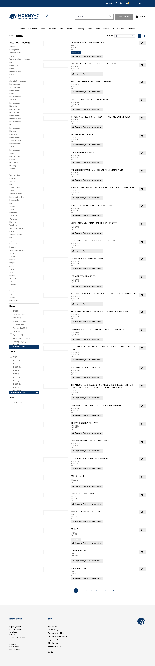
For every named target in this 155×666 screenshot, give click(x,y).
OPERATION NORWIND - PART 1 (85, 423)
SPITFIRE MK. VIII (79, 551)
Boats (11, 93)
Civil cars (12, 100)
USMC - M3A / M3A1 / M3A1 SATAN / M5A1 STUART (94, 223)
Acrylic (11, 191)
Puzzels (12, 275)
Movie (11, 125)
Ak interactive (20, 328)
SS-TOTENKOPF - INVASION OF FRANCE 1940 (91, 205)
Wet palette (13, 256)
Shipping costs (53, 643)
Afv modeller (18, 325)
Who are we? (53, 626)
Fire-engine (13, 106)
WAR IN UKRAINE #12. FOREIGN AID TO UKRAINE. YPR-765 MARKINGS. (103, 294)
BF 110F (74, 529)
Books (11, 68)
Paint (90, 29)
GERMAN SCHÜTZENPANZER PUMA (87, 42)
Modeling (12, 166)
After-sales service (55, 646)
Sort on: (110, 36)
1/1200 (17, 384)
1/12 (16, 377)
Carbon (12, 169)
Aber (17, 318)
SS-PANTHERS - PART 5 (82, 135)
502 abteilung (20, 314)
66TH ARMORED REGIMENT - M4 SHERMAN (91, 441)
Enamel (12, 259)
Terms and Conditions (56, 633)
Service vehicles (15, 140)
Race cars (13, 134)
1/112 (16, 374)
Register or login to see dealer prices (88, 56)
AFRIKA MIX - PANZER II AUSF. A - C (87, 367)
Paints (11, 231)
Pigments (12, 131)
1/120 (16, 381)
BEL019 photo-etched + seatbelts (85, 512)
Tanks (11, 147)
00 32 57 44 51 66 (18, 637)
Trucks (11, 153)
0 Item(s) (142, 17)
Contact (51, 652)
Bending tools (14, 300)
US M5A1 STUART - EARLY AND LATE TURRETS (93, 241)
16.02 (16, 311)
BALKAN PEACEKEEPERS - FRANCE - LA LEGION (93, 64)
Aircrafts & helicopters (17, 81)
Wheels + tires (14, 175)
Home (22, 29)
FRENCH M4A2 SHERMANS (83, 152)
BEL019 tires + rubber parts (82, 494)
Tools (97, 29)
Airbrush (106, 29)
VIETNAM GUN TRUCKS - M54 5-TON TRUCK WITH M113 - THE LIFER (102, 188)
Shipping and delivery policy (58, 636)
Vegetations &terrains (17, 228)
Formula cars (14, 112)
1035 (106, 590)
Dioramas (12, 247)
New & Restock (66, 29)
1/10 (16, 360)
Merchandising (14, 162)
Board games (118, 29)
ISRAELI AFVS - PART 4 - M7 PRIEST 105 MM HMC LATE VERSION (100, 117)
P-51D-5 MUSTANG (79, 568)
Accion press (19, 321)
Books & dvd (14, 65)
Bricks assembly (15, 84)
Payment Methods (54, 640)
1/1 (15, 357)
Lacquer (12, 263)
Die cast (131, 29)
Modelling (80, 29)
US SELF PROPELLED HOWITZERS (87, 259)
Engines (12, 184)
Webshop (19, 36)
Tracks (11, 272)
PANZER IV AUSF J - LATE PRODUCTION (89, 99)
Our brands (32, 29)
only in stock (17, 402)
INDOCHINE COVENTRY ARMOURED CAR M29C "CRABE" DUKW (100, 312)
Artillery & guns (15, 87)
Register (119, 3)
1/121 (16, 387)
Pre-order (52, 29)
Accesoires (13, 206)
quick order (124, 16)
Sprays (12, 291)
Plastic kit (12, 62)
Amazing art (19, 342)
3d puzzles (13, 278)
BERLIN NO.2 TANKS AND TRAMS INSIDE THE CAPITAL (96, 405)
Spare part (13, 178)
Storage (12, 56)
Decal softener (14, 244)
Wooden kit (13, 216)
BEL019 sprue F (77, 476)
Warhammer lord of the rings (19, 59)
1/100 (17, 364)
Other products (15, 53)
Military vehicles (15, 72)
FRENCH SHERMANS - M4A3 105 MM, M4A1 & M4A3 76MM (97, 170)
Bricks (11, 78)
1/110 (16, 370)
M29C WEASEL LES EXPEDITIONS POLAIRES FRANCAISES (97, 329)
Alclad (16, 331)
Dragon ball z (14, 200)
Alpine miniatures (21, 338)
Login (110, 3)
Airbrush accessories (17, 235)
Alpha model (19, 335)
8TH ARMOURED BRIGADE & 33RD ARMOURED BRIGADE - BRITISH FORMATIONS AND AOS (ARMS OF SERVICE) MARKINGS (102, 386)
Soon (43, 29)
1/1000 (17, 367)
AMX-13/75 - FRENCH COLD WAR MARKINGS (91, 82)
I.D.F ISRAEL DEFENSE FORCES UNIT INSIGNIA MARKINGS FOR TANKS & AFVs (103, 348)
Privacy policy (53, 630)
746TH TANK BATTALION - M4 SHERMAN (89, 459)
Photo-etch (13, 212)
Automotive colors (15, 194)
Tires (11, 172)
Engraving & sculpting (17, 197)
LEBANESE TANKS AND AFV (83, 276)
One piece (13, 219)
